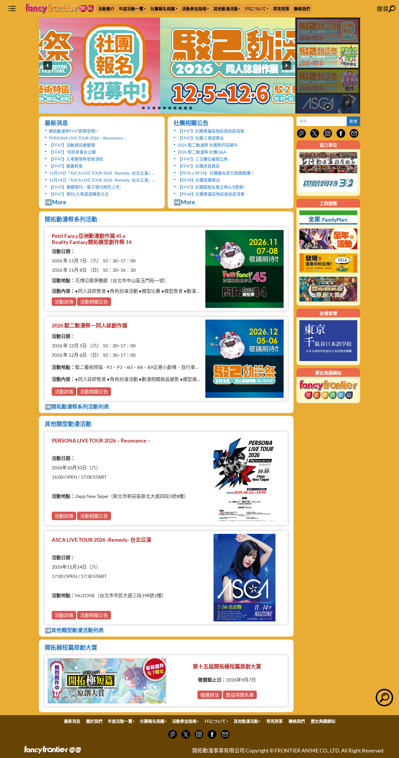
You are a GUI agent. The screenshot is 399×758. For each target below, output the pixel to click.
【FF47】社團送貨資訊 (199, 165)
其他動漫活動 (226, 8)
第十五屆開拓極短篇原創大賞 (227, 666)
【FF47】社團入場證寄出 (201, 137)
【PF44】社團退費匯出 (199, 179)
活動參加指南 (194, 8)
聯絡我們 (302, 8)
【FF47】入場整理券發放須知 (76, 158)
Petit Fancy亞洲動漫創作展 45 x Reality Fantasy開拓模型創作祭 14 (91, 239)
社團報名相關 (162, 8)
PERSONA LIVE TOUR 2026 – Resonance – (87, 137)
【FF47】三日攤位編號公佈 (203, 158)
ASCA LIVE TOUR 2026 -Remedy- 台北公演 (101, 539)
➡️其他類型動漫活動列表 (74, 630)
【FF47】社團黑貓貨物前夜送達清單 (211, 130)
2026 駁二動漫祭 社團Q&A (202, 151)
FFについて (255, 8)
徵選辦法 (209, 695)
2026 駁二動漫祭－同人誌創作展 (89, 325)
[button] (167, 66)
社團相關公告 (191, 122)
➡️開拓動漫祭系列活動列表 (77, 406)
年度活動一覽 (131, 8)
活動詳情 (64, 301)
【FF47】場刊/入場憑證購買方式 (79, 193)
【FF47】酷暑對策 (66, 165)
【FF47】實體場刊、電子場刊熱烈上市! (85, 186)
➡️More (55, 201)
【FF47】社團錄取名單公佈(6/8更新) (211, 186)
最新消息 (56, 122)
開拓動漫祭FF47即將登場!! (73, 130)
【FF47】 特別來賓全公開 (72, 151)
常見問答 (281, 8)
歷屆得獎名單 (240, 695)
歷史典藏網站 (323, 721)
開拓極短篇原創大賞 (71, 647)
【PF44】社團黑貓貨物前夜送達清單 (211, 193)
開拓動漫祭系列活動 (71, 219)
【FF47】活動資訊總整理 (72, 144)
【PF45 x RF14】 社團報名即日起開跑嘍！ (216, 172)
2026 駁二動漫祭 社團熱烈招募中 (208, 144)
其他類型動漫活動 (68, 423)
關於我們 (94, 721)
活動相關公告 (94, 301)
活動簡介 (106, 8)
